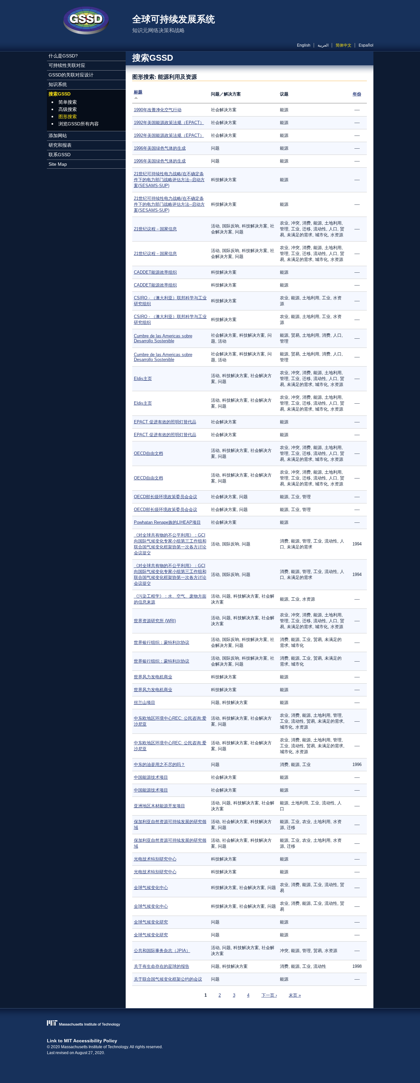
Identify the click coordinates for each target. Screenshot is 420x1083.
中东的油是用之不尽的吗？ (159, 764)
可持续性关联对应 (67, 65)
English (303, 45)
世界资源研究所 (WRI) (155, 620)
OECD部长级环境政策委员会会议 (165, 496)
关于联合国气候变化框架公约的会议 (168, 979)
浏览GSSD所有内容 (78, 123)
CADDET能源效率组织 (155, 272)
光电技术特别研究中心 (155, 859)
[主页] (86, 21)
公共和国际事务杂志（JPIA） (162, 950)
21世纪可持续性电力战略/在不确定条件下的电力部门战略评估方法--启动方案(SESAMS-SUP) (169, 179)
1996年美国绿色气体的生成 (160, 148)
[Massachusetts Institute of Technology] (210, 1023)
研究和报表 (60, 145)
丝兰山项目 (144, 702)
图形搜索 (67, 116)
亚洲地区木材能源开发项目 (159, 805)
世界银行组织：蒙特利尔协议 (161, 642)
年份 (357, 94)
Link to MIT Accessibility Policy (82, 1040)
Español (366, 45)
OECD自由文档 (148, 453)
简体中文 (343, 45)
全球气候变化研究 (151, 922)
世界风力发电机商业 (153, 676)
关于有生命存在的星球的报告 (161, 966)
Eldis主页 (143, 378)
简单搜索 (67, 102)
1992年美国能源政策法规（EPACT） (169, 122)
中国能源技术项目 (151, 777)
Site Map (58, 164)
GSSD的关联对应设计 (71, 74)
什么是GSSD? (63, 55)
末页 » (295, 995)
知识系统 (58, 84)
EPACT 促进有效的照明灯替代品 (165, 421)
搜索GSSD (60, 93)
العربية (323, 45)
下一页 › (269, 995)
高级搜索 (67, 109)
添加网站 (58, 135)
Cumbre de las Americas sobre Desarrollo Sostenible (163, 338)
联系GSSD (60, 154)
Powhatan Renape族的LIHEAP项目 (167, 522)
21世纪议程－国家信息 (155, 228)
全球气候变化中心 (151, 887)
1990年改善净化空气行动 (157, 109)
